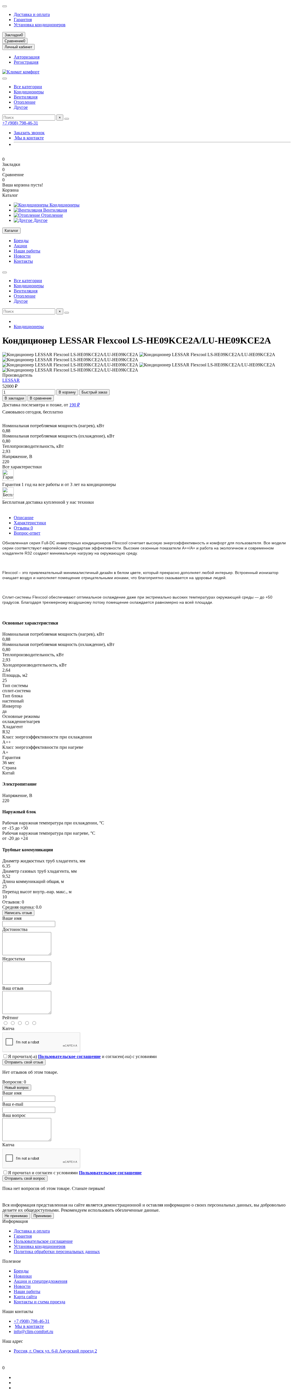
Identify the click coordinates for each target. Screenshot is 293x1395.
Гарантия (23, 19)
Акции (20, 245)
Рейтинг (10, 1017)
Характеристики (30, 522)
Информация (15, 1221)
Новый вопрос (17, 1087)
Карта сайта (25, 1296)
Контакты (23, 261)
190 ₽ (74, 404)
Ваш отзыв (12, 988)
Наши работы (27, 250)
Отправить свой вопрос (25, 1178)
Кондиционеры (29, 91)
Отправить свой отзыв (24, 1062)
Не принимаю (16, 1216)
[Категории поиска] (4, 78)
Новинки (23, 1276)
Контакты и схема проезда (39, 1301)
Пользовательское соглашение (43, 1241)
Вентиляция (25, 97)
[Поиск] (66, 119)
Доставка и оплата (32, 14)
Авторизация (26, 57)
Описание (23, 517)
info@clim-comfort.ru (33, 1331)
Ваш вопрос (14, 1115)
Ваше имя (11, 918)
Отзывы (23, 527)
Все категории (28, 86)
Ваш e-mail (12, 1104)
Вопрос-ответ (27, 533)
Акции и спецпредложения (40, 1281)
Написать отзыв (18, 913)
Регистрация (26, 62)
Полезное (11, 1261)
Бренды (21, 240)
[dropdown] (4, 6)
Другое (21, 107)
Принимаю (42, 1216)
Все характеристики (22, 466)
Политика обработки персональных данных (57, 1251)
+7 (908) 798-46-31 (20, 123)
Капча (8, 1028)
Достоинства (14, 929)
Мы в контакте (29, 137)
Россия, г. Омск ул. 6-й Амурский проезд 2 (55, 1350)
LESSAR (11, 380)
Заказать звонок (29, 132)
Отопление (24, 102)
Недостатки (13, 958)
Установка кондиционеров (40, 24)
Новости (22, 256)
